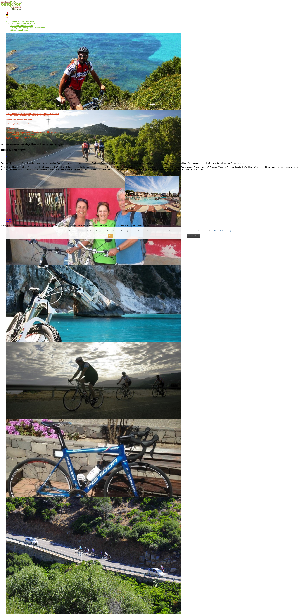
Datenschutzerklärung (222, 231)
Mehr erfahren (193, 236)
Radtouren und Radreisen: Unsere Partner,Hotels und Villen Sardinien (32, 132)
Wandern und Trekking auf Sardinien (19, 120)
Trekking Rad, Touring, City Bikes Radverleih (27, 28)
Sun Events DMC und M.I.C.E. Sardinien (21, 138)
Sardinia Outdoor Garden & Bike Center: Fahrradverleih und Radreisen (32, 114)
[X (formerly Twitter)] (6, 157)
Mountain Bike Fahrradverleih (21, 26)
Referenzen (10, 128)
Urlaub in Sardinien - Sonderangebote (20, 134)
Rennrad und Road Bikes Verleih (22, 23)
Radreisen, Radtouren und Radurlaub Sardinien (23, 124)
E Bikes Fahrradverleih (19, 30)
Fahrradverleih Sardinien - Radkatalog (20, 21)
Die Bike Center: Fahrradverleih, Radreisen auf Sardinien (27, 116)
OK (110, 236)
